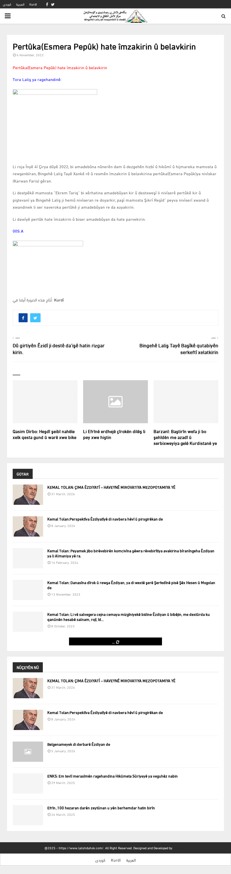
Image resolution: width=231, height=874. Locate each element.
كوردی (7, 4)
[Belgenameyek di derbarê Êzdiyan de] (28, 752)
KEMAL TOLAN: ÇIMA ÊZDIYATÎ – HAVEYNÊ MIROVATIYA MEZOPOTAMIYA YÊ (111, 487)
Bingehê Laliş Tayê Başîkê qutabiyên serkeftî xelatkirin (178, 348)
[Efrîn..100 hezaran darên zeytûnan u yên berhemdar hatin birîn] (28, 815)
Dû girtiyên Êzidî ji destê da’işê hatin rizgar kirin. (59, 348)
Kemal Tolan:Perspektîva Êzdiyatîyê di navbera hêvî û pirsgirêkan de (105, 519)
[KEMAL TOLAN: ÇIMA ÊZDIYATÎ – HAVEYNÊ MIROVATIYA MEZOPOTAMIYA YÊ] (28, 495)
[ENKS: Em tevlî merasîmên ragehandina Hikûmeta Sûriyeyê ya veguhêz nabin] (28, 783)
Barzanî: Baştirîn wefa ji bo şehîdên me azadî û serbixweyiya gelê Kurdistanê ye (185, 437)
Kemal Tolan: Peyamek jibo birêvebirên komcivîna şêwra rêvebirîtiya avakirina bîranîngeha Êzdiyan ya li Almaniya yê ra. (130, 553)
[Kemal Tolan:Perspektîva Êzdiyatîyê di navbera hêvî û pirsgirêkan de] (28, 526)
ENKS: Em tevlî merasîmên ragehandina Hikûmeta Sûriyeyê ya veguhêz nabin (112, 776)
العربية (20, 4)
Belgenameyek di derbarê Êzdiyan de (78, 744)
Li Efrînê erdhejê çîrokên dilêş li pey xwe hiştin (114, 434)
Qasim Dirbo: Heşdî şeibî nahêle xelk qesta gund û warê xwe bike (44, 434)
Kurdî (33, 4)
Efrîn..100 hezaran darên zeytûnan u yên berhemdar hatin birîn (101, 807)
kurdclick (179, 847)
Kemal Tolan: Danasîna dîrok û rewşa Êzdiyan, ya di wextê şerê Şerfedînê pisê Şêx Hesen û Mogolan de (131, 584)
